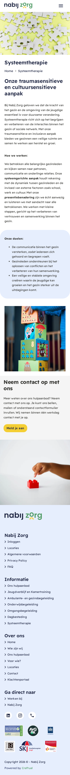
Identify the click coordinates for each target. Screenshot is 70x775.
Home (8, 71)
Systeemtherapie (30, 71)
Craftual (27, 768)
